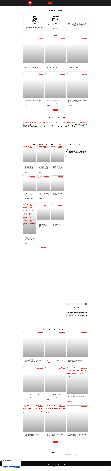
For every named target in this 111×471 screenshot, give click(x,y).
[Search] (86, 304)
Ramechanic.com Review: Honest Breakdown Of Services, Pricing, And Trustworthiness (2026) (55, 66)
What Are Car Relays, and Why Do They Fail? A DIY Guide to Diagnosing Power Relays (77, 101)
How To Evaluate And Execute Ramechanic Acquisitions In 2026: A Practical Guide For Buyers (54, 102)
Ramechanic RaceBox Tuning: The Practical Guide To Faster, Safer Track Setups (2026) (33, 396)
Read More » (26, 105)
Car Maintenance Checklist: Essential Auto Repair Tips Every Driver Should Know (43, 224)
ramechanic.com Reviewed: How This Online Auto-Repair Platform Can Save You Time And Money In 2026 (76, 66)
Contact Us (65, 464)
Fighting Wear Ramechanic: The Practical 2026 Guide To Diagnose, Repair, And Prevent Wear (29, 196)
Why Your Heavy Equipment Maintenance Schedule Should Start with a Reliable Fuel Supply (30, 238)
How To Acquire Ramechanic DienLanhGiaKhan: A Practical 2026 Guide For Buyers (76, 360)
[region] (11, 464)
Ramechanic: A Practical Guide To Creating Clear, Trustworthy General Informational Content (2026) (54, 396)
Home (44, 464)
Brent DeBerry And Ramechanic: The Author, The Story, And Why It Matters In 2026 (79, 125)
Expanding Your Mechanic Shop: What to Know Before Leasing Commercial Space (76, 398)
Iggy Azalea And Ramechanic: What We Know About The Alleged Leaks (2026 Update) (47, 126)
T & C (55, 464)
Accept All (16, 467)
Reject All (11, 467)
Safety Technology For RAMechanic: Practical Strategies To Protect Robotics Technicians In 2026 (44, 196)
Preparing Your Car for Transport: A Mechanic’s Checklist (58, 194)
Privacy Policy (50, 464)
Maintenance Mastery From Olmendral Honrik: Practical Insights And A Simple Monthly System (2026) (58, 166)
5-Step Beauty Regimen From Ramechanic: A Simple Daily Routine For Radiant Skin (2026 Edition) (33, 360)
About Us (59, 464)
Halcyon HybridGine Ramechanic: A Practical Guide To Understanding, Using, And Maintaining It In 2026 (30, 125)
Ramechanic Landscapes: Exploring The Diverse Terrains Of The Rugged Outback (63, 126)
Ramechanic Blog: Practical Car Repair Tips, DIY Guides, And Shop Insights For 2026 (33, 102)
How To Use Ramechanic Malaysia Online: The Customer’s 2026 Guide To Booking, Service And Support (33, 66)
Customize (5, 467)
